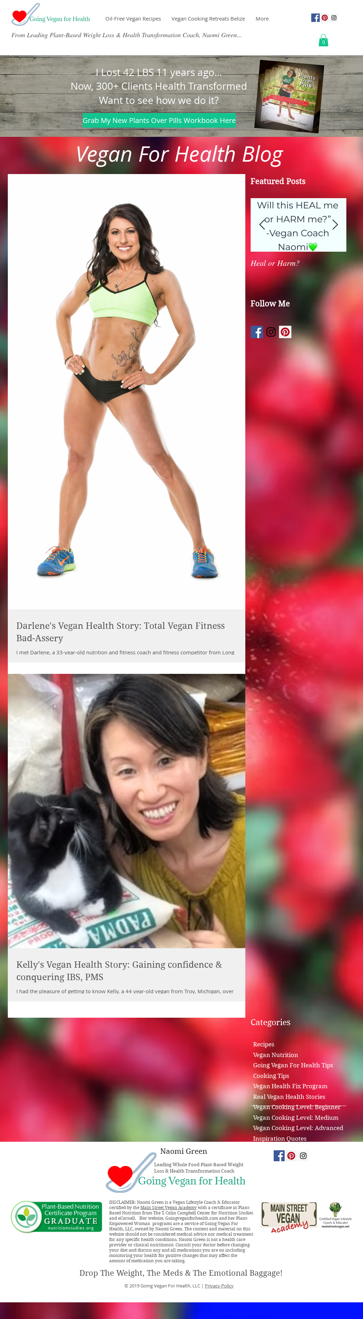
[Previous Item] (262, 224)
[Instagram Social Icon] (334, 17)
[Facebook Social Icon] (315, 17)
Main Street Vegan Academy (168, 1207)
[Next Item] (335, 224)
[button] (323, 40)
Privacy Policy (219, 1285)
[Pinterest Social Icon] (324, 17)
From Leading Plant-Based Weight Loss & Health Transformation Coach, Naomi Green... (126, 34)
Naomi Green (183, 1151)
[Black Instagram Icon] (271, 332)
